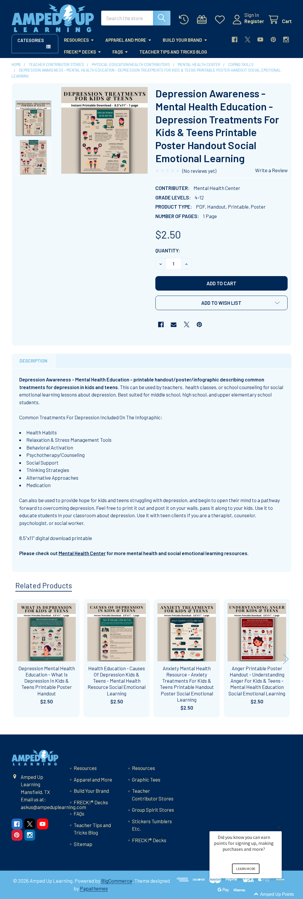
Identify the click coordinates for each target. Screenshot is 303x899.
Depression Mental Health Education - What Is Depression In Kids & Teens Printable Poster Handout (46, 680)
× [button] (279, 827)
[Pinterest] (273, 39)
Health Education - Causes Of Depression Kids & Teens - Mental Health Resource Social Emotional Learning (117, 680)
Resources (76, 40)
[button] (221, 303)
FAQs (117, 51)
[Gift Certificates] (203, 19)
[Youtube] (260, 39)
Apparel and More (125, 40)
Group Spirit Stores (153, 810)
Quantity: (167, 250)
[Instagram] (286, 39)
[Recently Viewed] (185, 19)
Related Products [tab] (43, 585)
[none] (104, 130)
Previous (17, 659)
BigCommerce (116, 881)
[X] (247, 39)
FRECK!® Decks (80, 51)
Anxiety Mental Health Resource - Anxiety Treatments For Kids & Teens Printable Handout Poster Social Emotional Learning (187, 684)
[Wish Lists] (221, 19)
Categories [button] (30, 40)
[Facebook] (234, 39)
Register (254, 21)
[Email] (173, 324)
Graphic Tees (146, 779)
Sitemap (83, 844)
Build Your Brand (182, 40)
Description (33, 360)
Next (286, 659)
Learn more (245, 868)
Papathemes (94, 888)
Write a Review (271, 170)
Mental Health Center (82, 553)
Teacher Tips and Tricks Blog (173, 51)
